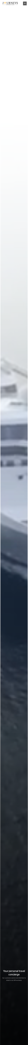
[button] (25, 3)
